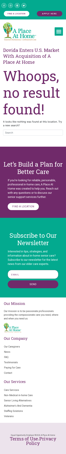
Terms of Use (24, 439)
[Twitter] (23, 5)
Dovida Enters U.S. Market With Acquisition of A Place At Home (31, 56)
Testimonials (11, 362)
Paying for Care (12, 367)
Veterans (9, 416)
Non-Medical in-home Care (18, 395)
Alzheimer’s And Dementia (18, 405)
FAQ (6, 357)
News (7, 351)
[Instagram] (10, 5)
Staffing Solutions (13, 411)
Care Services (11, 390)
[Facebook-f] (4, 5)
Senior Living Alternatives (17, 400)
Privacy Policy (41, 441)
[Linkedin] (17, 5)
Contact (8, 372)
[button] (59, 31)
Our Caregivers (12, 346)
